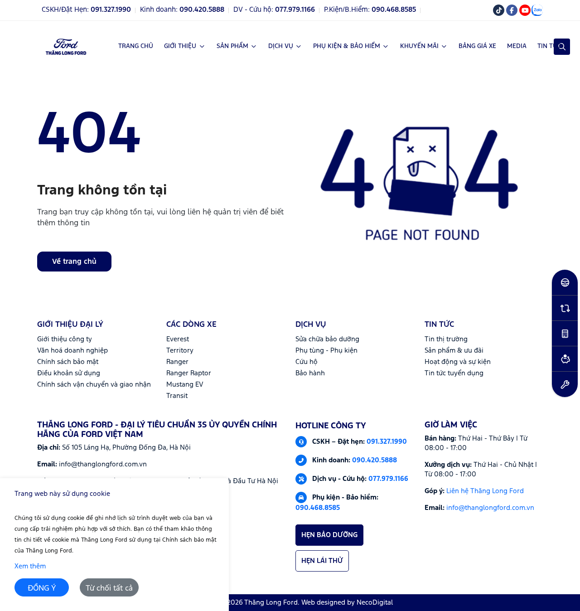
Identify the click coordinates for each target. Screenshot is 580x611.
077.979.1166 (388, 478)
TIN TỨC (549, 46)
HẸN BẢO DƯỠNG (329, 535)
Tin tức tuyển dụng (454, 373)
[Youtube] (525, 10)
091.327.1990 (387, 441)
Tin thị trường (446, 339)
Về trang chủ (74, 261)
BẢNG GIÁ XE (477, 46)
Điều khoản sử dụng (68, 373)
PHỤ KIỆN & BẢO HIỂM (346, 46)
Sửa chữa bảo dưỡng (327, 339)
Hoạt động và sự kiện (458, 362)
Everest (177, 339)
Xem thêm (30, 566)
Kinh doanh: (182, 10)
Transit (177, 396)
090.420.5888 (374, 460)
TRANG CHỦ (135, 46)
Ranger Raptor (188, 373)
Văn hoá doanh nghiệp (72, 351)
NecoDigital (375, 603)
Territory (179, 351)
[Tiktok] (498, 10)
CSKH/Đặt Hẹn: (86, 10)
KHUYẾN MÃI (419, 46)
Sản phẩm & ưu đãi (454, 351)
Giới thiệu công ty (64, 339)
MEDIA (517, 46)
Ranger (177, 362)
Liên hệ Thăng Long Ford (485, 491)
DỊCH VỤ (280, 46)
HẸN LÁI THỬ (322, 561)
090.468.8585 (317, 508)
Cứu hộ (306, 362)
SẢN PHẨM (232, 46)
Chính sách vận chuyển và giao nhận (94, 385)
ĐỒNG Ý (42, 588)
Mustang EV (184, 385)
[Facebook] (511, 10)
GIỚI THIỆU (180, 46)
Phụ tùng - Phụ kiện (326, 351)
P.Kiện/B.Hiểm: (370, 10)
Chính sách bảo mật (67, 362)
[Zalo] (537, 10)
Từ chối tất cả (109, 588)
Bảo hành (310, 373)
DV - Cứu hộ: (274, 10)
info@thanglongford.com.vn (490, 508)
